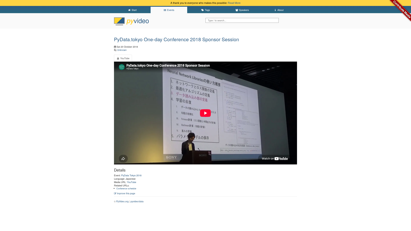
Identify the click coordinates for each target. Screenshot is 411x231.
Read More (234, 3)
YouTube (131, 182)
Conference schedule (126, 188)
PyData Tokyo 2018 (131, 175)
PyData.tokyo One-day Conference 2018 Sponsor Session (176, 39)
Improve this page (125, 193)
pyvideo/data (137, 201)
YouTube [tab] (124, 58)
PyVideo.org (122, 201)
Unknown (122, 49)
